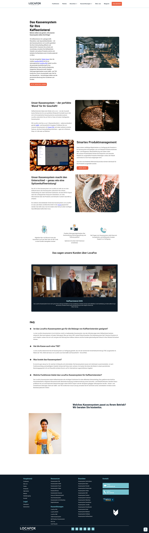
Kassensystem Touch (56, 486)
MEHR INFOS (82, 168)
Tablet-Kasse (45, 59)
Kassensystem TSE (55, 481)
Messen (25, 493)
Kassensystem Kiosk (83, 509)
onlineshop (117, 3)
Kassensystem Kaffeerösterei (85, 516)
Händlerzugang (27, 496)
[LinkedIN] (76, 529)
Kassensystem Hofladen (84, 514)
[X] (93, 529)
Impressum (26, 504)
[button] (73, 3)
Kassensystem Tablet (56, 488)
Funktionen (55, 4)
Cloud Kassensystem (56, 498)
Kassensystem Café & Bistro (85, 481)
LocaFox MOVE (38, 61)
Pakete (64, 4)
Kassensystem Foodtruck (84, 498)
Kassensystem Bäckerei (84, 512)
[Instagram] (80, 529)
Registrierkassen (55, 502)
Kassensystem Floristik (83, 486)
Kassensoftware (55, 491)
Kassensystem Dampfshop (84, 502)
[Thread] (85, 529)
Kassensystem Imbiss (83, 491)
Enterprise (25, 488)
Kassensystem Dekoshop (84, 500)
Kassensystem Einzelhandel (85, 507)
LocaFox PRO (44, 63)
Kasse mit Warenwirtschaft (57, 495)
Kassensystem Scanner (56, 493)
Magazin (106, 4)
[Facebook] (72, 529)
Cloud (59, 205)
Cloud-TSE (51, 127)
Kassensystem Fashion (83, 495)
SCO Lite (53, 521)
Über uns (25, 484)
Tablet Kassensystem (56, 517)
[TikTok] (89, 529)
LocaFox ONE (54, 514)
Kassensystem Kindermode (84, 488)
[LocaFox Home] (36, 4)
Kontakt (25, 498)
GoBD (37, 125)
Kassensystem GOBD (56, 484)
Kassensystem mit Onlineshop (58, 500)
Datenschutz (26, 507)
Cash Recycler (54, 524)
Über (98, 4)
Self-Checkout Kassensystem (58, 519)
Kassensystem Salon (83, 484)
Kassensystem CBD (83, 493)
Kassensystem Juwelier (84, 505)
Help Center (26, 491)
